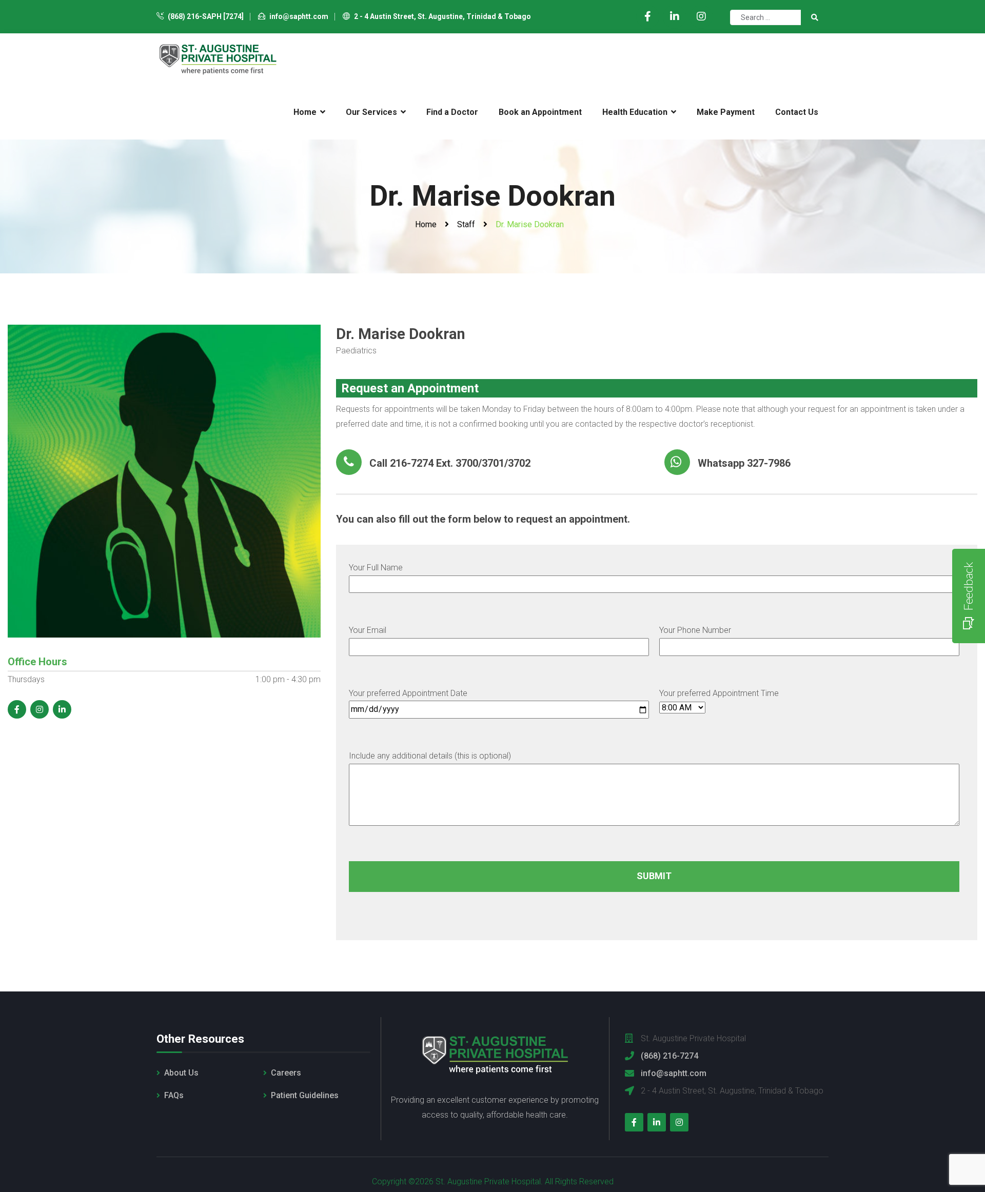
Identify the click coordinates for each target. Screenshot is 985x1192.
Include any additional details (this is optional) (430, 756)
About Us (181, 1073)
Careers (286, 1073)
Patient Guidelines (305, 1095)
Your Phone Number (695, 630)
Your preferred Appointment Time (719, 693)
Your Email (367, 630)
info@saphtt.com (298, 16)
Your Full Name (376, 567)
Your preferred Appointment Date (408, 693)
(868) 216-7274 (669, 1056)
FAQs (174, 1095)
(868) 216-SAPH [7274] (205, 16)
